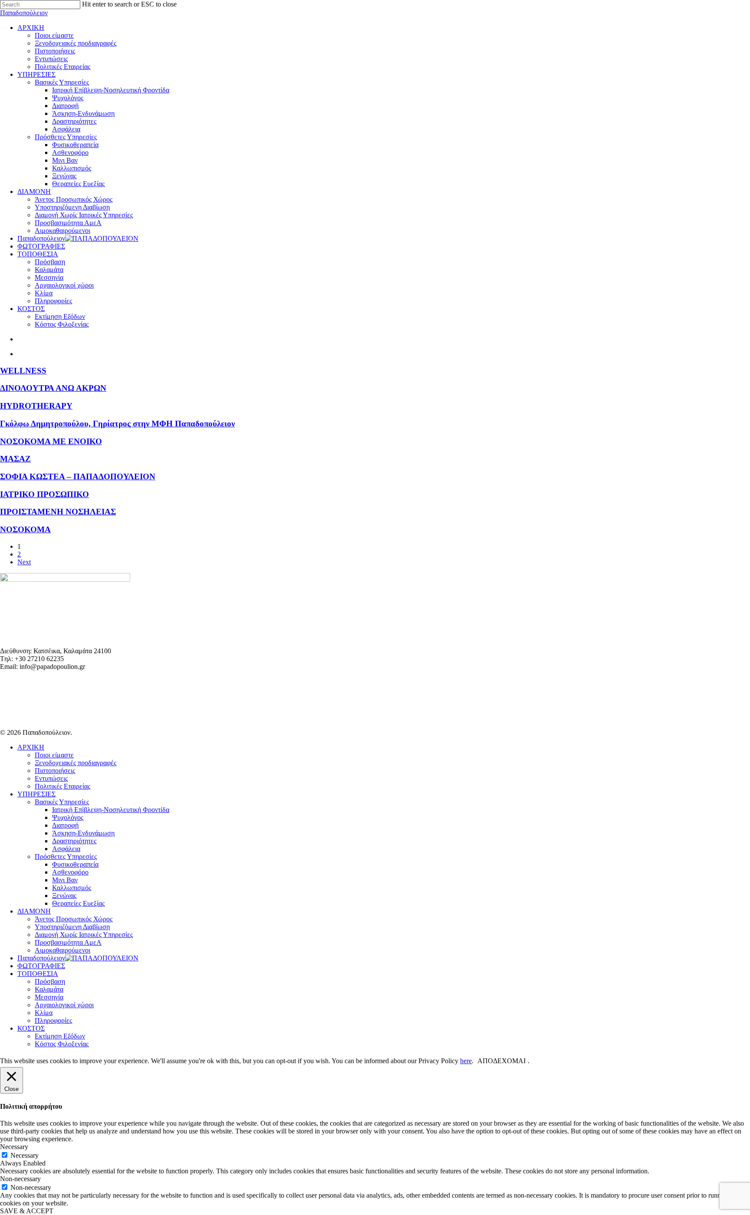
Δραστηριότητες (74, 841)
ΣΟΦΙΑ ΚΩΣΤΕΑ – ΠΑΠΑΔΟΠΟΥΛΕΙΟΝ (77, 476)
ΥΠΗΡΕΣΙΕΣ (36, 794)
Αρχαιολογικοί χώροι (64, 1005)
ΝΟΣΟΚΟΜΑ (25, 529)
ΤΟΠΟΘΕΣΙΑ (37, 973)
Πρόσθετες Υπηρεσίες (66, 856)
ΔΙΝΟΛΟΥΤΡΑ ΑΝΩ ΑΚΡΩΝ (53, 388)
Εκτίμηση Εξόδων (60, 1036)
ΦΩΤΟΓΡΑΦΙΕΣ (41, 965)
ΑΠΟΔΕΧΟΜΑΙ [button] (501, 1060)
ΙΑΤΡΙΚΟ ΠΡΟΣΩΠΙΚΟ (44, 494)
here (466, 1060)
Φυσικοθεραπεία (75, 864)
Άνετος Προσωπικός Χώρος (73, 919)
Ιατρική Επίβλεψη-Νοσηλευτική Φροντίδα (110, 809)
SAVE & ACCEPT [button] (26, 1211)
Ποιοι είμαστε (54, 755)
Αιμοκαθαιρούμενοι (62, 950)
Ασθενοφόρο (70, 872)
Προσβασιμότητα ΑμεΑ (68, 942)
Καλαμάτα (49, 989)
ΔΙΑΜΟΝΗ (34, 911)
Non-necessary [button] (20, 1178)
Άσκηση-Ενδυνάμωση (83, 833)
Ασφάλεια (66, 848)
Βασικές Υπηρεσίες (62, 802)
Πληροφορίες (53, 1020)
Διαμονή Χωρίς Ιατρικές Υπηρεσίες (84, 934)
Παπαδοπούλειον (24, 12)
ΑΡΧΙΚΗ (30, 747)
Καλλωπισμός (71, 887)
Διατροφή (65, 825)
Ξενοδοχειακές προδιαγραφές (75, 762)
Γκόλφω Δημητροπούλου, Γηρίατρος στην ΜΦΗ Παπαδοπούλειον (117, 423)
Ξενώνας (64, 895)
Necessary (24, 1155)
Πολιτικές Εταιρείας (62, 786)
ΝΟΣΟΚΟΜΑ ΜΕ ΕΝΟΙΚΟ (51, 441)
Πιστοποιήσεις (55, 770)
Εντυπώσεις (51, 778)
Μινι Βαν (65, 880)
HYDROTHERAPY (36, 405)
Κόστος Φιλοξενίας (62, 1044)
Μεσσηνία (49, 997)
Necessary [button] (14, 1146)
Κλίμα (44, 1012)
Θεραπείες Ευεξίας (78, 903)
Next (24, 562)
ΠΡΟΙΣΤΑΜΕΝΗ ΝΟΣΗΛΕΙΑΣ (58, 511)
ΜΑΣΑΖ (15, 458)
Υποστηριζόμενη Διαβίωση (72, 926)
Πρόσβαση (50, 981)
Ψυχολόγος (67, 817)
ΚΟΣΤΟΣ (31, 1028)
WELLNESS (23, 370)
